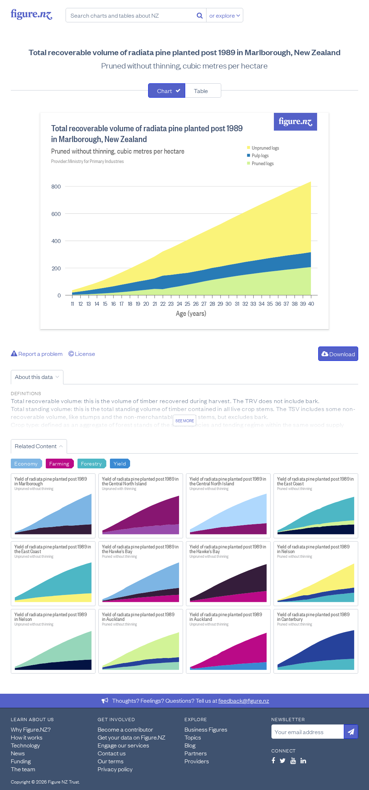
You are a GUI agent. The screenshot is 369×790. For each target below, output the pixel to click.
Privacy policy (115, 769)
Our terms (111, 761)
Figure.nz (31, 14)
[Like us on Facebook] (273, 760)
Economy (26, 463)
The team (23, 769)
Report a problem (40, 353)
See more (184, 420)
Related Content (36, 446)
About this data (34, 376)
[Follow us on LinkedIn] (303, 760)
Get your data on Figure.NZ (131, 737)
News (18, 753)
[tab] (166, 90)
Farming (59, 463)
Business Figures (205, 729)
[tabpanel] (184, 221)
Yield (120, 463)
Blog (189, 745)
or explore (222, 15)
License (84, 353)
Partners (195, 753)
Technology (25, 745)
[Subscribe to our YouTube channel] (293, 760)
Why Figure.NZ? (31, 729)
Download (341, 354)
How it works (27, 737)
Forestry (91, 463)
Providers (196, 761)
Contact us (112, 753)
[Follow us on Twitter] (283, 760)
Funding (21, 761)
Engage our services (123, 745)
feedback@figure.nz (243, 700)
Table (201, 90)
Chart (164, 90)
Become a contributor (125, 729)
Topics (192, 737)
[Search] (200, 15)
